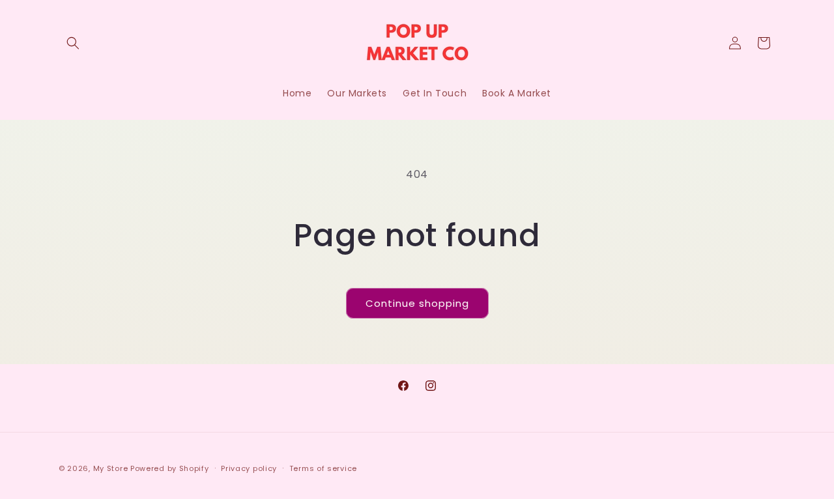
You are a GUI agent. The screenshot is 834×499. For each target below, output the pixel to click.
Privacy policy (249, 468)
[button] (73, 43)
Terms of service (323, 468)
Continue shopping (417, 303)
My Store (110, 468)
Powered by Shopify (169, 468)
